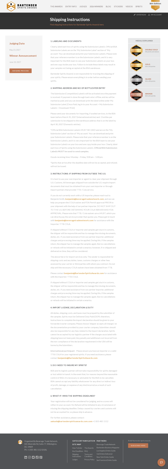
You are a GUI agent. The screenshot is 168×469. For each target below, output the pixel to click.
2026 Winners (96, 6)
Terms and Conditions (88, 455)
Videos (129, 6)
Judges (83, 6)
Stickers (118, 6)
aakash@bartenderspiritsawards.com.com (71, 421)
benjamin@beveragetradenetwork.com (84, 199)
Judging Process (20, 71)
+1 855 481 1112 (34, 450)
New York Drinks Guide (105, 457)
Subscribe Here (138, 445)
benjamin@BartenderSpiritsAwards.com (84, 273)
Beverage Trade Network (106, 444)
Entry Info (71, 6)
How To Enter (77, 448)
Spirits (138, 6)
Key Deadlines (77, 451)
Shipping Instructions (76, 455)
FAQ (86, 451)
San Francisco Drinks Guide (107, 460)
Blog (108, 6)
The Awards (56, 6)
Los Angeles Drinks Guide (106, 451)
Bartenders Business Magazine (108, 448)
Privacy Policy (89, 459)
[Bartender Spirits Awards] (22, 10)
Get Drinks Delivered (104, 454)
